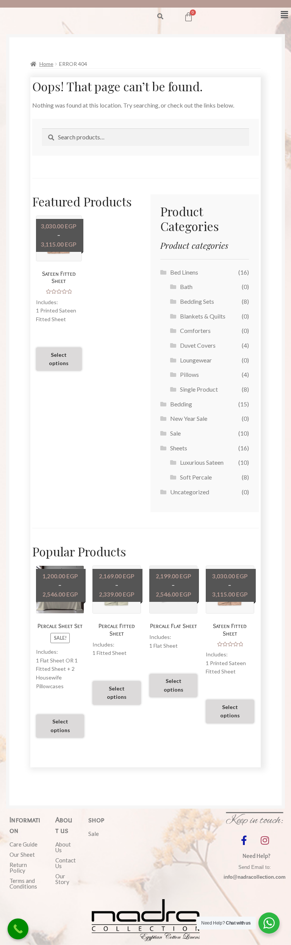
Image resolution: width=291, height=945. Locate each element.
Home (46, 64)
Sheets (178, 447)
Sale (175, 433)
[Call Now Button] (18, 928)
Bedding (181, 404)
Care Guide (23, 844)
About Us (63, 847)
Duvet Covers (198, 345)
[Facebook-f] (244, 840)
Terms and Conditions (23, 883)
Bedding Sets (197, 301)
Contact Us (65, 863)
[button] (160, 16)
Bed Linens (184, 272)
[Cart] (188, 17)
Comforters (195, 330)
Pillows (189, 374)
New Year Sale (188, 418)
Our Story (62, 879)
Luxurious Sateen (202, 462)
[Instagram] (264, 840)
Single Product (199, 389)
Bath (186, 286)
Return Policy (18, 867)
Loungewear (196, 360)
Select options (59, 359)
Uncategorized (189, 491)
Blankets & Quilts (202, 316)
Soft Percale (196, 477)
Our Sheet (22, 854)
